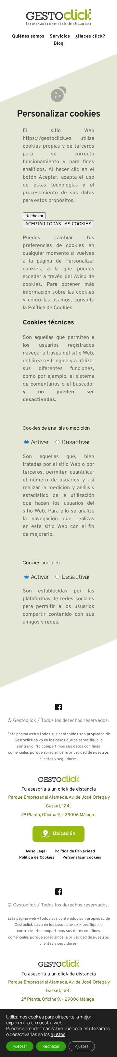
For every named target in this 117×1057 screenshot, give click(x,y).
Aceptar (20, 1046)
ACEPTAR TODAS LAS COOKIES (58, 223)
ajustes (58, 1034)
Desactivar (76, 442)
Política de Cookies (50, 308)
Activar (40, 442)
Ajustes (81, 1046)
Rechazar (34, 215)
